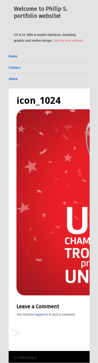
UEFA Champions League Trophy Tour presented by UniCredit (15, 333)
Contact (14, 67)
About (13, 79)
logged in (41, 314)
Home (13, 56)
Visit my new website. (68, 40)
